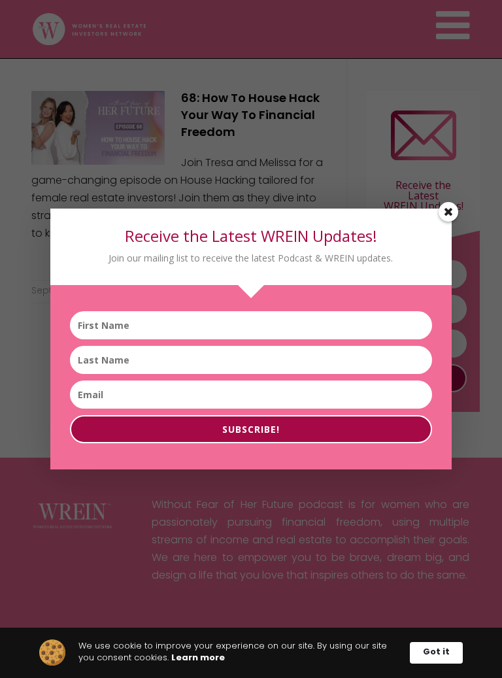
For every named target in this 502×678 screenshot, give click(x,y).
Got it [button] (436, 652)
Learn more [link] (198, 658)
